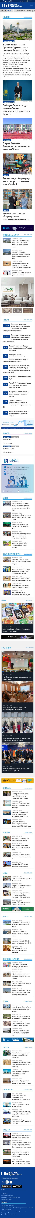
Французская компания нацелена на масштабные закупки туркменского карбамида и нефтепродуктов (21, 992)
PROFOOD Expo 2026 (8, 449)
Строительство (7, 140)
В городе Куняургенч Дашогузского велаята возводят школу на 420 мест (16, 146)
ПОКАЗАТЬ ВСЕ (28, 17)
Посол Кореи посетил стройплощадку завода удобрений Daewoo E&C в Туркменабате (21, 1114)
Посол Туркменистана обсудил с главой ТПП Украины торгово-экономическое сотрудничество (20, 796)
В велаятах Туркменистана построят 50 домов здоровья (21, 1105)
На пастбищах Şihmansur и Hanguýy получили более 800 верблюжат (21, 1024)
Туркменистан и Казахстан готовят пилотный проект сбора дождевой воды (20, 1033)
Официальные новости (9, 41)
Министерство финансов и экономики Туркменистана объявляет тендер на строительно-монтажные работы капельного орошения (17, 338)
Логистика (6, 1130)
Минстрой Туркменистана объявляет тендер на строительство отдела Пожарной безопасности (20, 348)
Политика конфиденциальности (10, 1197)
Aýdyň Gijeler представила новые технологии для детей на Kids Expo (20, 586)
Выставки (6, 433)
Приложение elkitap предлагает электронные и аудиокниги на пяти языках (21, 847)
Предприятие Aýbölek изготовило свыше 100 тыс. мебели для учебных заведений (21, 561)
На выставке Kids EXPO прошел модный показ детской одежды (20, 865)
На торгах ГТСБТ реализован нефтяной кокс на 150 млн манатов (21, 903)
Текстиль (6, 1047)
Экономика (7, 788)
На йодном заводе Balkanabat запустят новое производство (21, 984)
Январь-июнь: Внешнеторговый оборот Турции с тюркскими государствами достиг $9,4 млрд (20, 814)
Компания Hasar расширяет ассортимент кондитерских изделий (21, 593)
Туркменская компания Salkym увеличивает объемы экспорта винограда (19, 545)
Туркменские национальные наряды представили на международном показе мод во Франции (16, 739)
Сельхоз (5, 1001)
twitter (3, 1182)
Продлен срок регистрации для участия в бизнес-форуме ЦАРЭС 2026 (20, 526)
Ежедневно (6, 17)
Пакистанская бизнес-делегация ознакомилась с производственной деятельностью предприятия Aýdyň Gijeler (21, 507)
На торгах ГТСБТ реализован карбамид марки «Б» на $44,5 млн (21, 887)
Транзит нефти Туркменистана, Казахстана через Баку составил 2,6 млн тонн (21, 933)
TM (26, 1)
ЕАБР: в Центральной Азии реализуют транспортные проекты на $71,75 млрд (22, 1162)
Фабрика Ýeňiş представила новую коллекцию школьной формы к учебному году (20, 1055)
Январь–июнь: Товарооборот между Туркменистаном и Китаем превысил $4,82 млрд (21, 805)
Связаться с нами (6, 1199)
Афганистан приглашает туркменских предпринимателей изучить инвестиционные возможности (21, 536)
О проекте (4, 1193)
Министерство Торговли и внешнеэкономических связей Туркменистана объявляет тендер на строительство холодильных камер (15, 357)
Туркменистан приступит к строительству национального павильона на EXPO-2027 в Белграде (21, 824)
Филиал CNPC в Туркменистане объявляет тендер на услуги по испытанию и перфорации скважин (20, 385)
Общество (6, 175)
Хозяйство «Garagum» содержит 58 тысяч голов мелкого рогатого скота (21, 1017)
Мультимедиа (6, 648)
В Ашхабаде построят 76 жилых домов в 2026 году (21, 1122)
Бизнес (5, 498)
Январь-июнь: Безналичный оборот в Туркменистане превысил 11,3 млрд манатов (16, 630)
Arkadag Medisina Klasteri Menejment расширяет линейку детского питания (21, 579)
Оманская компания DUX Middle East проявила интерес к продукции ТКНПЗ (21, 942)
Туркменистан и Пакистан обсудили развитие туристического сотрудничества (16, 216)
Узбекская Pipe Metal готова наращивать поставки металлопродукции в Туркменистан (21, 1097)
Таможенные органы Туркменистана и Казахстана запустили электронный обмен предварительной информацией (21, 1145)
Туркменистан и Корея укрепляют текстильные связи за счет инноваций (21, 1082)
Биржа (5, 873)
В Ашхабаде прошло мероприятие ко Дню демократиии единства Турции (17, 678)
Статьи (3, 600)
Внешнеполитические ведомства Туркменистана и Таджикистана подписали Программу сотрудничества (21, 265)
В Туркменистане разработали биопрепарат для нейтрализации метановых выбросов (20, 967)
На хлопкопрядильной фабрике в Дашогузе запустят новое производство (20, 1073)
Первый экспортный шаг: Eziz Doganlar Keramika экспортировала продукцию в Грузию (21, 517)
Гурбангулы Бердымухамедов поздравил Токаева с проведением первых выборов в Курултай (16, 110)
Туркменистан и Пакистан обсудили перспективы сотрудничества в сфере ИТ (21, 857)
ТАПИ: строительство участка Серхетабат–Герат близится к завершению (19, 950)
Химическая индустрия (11, 959)
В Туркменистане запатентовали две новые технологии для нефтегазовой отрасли (21, 924)
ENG (21, 1)
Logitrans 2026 (7, 439)
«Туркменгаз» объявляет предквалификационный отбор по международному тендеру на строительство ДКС (17, 403)
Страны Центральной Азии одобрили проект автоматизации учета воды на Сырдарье (21, 1009)
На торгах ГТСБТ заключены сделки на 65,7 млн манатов (22, 879)
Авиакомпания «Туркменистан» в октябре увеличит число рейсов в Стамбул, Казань (20, 1154)
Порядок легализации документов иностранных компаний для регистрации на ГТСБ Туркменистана (21, 895)
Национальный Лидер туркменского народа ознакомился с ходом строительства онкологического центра (21, 243)
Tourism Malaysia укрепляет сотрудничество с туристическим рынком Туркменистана (14, 708)
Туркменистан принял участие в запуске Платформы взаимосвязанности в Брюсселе (16, 769)
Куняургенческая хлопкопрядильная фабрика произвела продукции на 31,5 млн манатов (21, 1064)
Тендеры (6, 320)
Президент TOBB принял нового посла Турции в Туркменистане (21, 274)
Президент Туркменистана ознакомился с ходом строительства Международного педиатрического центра (21, 255)
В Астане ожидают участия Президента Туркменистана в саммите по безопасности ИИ (15, 47)
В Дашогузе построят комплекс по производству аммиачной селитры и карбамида (21, 976)
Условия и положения (7, 1195)
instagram (7, 1182)
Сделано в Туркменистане (12, 554)
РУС (30, 1)
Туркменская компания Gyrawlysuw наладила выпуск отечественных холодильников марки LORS (21, 571)
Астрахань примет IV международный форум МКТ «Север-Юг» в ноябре (21, 1136)
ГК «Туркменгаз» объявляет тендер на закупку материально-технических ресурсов (19, 394)
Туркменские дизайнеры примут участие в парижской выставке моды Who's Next (16, 181)
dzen (11, 1182)
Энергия (5, 917)
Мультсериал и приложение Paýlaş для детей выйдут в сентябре (20, 839)
